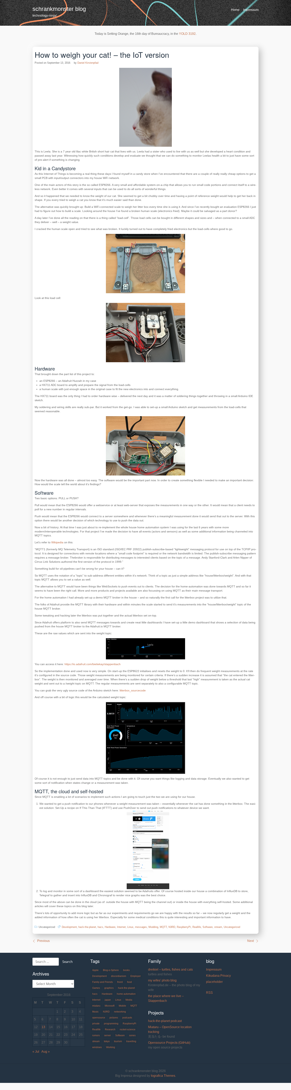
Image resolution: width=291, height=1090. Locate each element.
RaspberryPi (184, 927)
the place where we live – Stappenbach (166, 998)
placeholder (214, 981)
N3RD (171, 927)
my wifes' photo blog (162, 980)
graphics (109, 988)
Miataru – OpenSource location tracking (170, 1029)
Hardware (110, 927)
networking (120, 1011)
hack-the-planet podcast (165, 1021)
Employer (135, 976)
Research (110, 1029)
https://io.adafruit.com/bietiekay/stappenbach (93, 664)
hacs (100, 927)
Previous (43, 941)
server (107, 1035)
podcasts (127, 1017)
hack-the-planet (87, 927)
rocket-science (127, 1029)
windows (97, 1047)
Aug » (45, 1051)
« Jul (35, 1051)
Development (69, 927)
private (96, 1023)
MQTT (163, 927)
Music (95, 1011)
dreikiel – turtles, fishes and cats (170, 969)
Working (110, 1047)
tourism (118, 1041)
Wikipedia (57, 542)
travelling (131, 1041)
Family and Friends (102, 982)
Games (96, 988)
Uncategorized (232, 927)
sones (132, 1035)
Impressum (251, 9)
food (129, 982)
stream (218, 927)
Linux (130, 927)
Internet (121, 927)
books (126, 970)
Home (235, 9)
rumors (96, 1035)
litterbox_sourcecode (133, 690)
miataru (96, 1005)
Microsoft (109, 1005)
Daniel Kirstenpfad (87, 62)
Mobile (122, 1005)
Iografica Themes (163, 1075)
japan (108, 999)
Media (129, 999)
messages (141, 927)
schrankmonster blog (59, 9)
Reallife (196, 927)
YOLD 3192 (187, 33)
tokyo (107, 1041)
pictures (113, 1017)
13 (43, 1027)
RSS (209, 992)
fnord (120, 982)
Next (250, 941)
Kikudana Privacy (218, 975)
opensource (98, 1017)
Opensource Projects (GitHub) (169, 1042)
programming (111, 1023)
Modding (153, 927)
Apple (95, 970)
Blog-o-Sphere (111, 970)
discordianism (118, 976)
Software (208, 927)
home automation (126, 994)
